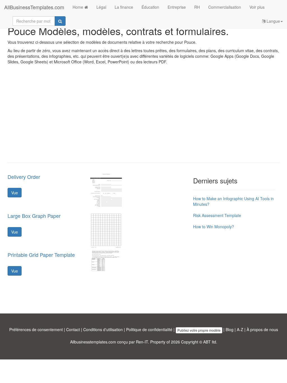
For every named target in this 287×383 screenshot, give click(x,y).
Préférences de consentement (36, 329)
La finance (124, 7)
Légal (101, 7)
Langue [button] (272, 21)
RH (197, 7)
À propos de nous (262, 329)
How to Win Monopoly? (213, 226)
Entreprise (177, 7)
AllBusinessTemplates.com (34, 7)
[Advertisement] (143, 118)
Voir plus (257, 7)
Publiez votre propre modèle (199, 330)
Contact (73, 329)
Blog (229, 329)
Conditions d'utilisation (103, 329)
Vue (14, 192)
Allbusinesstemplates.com (93, 342)
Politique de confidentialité (149, 329)
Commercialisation (224, 7)
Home (78, 7)
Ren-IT (142, 342)
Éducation (150, 7)
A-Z (240, 329)
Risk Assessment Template (217, 215)
